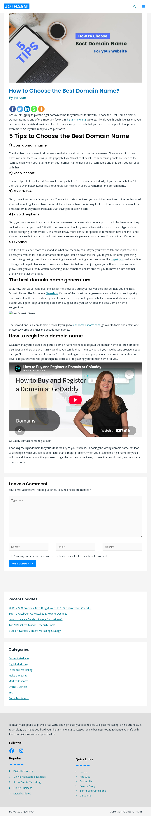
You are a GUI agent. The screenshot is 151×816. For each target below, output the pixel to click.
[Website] (122, 547)
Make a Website (18, 675)
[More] (41, 109)
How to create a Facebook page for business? (35, 619)
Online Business (18, 686)
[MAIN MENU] (144, 6)
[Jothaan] (16, 6)
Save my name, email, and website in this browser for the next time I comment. (60, 556)
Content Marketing (19, 658)
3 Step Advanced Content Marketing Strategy (35, 630)
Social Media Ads (19, 698)
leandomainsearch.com (86, 325)
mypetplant (117, 259)
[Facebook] (12, 109)
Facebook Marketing (20, 670)
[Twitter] (20, 109)
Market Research (18, 681)
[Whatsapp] (34, 109)
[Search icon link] (134, 6)
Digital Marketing (18, 664)
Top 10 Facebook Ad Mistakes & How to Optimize (38, 613)
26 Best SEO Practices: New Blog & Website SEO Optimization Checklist (50, 608)
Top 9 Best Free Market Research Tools (32, 625)
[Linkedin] (27, 109)
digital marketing (76, 119)
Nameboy (52, 293)
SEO (11, 692)
